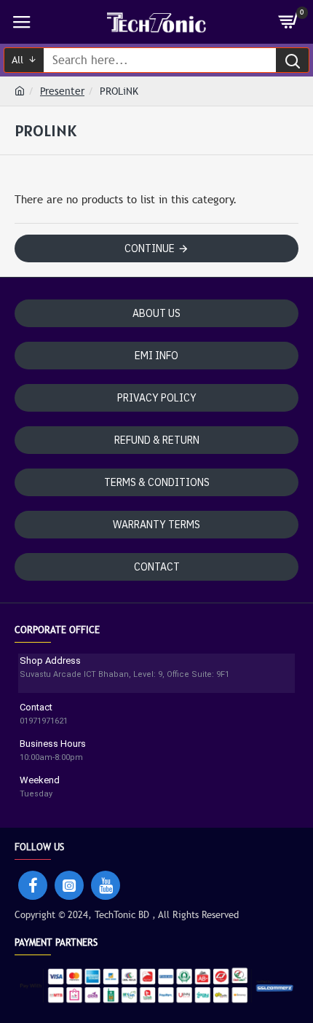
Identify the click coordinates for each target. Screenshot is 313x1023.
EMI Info (156, 355)
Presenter (62, 91)
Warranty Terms (156, 524)
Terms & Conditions (157, 482)
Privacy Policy (157, 397)
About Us (156, 313)
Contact (157, 566)
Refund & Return (156, 440)
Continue (149, 248)
